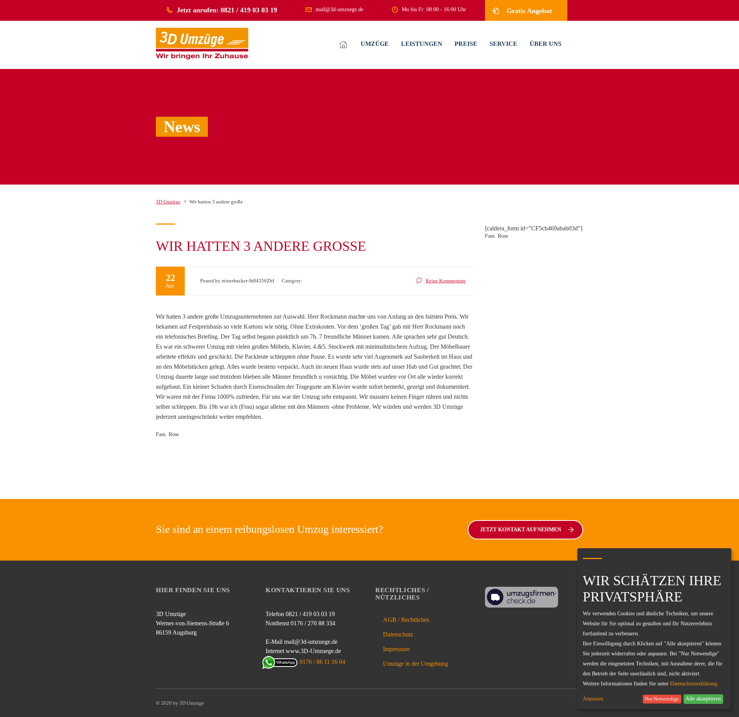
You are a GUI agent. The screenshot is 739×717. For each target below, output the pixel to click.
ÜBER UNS (546, 43)
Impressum (396, 649)
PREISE (466, 43)
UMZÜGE (375, 43)
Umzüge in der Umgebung (415, 663)
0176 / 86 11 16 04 (322, 661)
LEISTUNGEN (421, 43)
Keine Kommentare (446, 281)
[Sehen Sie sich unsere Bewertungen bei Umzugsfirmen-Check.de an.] (521, 596)
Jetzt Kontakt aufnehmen (520, 529)
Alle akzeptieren (703, 699)
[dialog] (654, 628)
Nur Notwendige (662, 699)
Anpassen (593, 699)
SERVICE (503, 43)
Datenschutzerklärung (693, 684)
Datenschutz (398, 634)
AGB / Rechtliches (406, 619)
